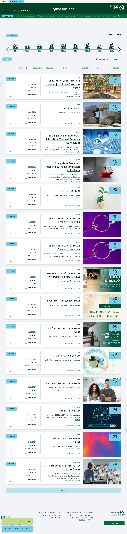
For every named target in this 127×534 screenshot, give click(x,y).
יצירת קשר (7, 16)
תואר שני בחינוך (76, 512)
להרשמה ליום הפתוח (19, 521)
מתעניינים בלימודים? (19, 529)
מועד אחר (102, 59)
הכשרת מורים (65, 16)
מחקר (58, 16)
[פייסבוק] (28, 10)
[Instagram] (21, 10)
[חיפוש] (3, 10)
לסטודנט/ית (113, 16)
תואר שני (97, 16)
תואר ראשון (105, 16)
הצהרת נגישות (56, 515)
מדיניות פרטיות (46, 515)
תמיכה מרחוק (114, 1)
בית (123, 16)
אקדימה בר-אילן (56, 517)
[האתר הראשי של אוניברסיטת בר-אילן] (118, 515)
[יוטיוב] (24, 10)
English (4, 1)
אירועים (20, 16)
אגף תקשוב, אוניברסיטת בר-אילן (47, 512)
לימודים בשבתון (89, 16)
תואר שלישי (79, 16)
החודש (109, 59)
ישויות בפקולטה (41, 16)
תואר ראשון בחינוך (87, 512)
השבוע (116, 59)
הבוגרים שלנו (51, 16)
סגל (119, 16)
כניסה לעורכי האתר (117, 523)
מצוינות (72, 16)
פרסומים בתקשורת (29, 16)
